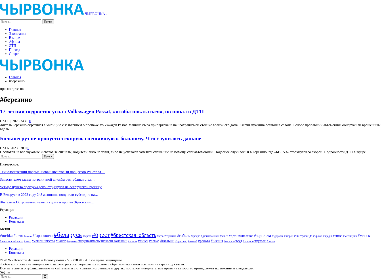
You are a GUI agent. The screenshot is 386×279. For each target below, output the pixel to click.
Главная (15, 29)
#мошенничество (43, 241)
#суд (238, 241)
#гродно (195, 236)
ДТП (12, 46)
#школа (270, 241)
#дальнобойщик (210, 236)
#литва (337, 236)
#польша (167, 240)
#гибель (183, 236)
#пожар (154, 241)
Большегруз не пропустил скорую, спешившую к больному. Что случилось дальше (100, 138)
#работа (204, 241)
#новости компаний (114, 241)
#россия (217, 241)
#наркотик (72, 241)
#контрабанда (303, 236)
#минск (364, 236)
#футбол (260, 241)
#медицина (350, 236)
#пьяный (192, 241)
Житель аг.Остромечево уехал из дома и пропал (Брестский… (47, 202)
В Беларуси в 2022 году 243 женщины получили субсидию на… (49, 194)
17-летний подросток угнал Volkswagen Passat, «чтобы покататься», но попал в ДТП (102, 111)
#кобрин (288, 236)
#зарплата (262, 235)
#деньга (224, 236)
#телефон (248, 241)
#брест (101, 234)
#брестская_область (133, 235)
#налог (61, 241)
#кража (317, 236)
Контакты (16, 221)
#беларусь (68, 234)
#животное (245, 236)
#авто (18, 235)
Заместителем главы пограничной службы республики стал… (47, 179)
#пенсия (132, 241)
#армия (28, 236)
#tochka (6, 236)
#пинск (143, 241)
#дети (233, 236)
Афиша (14, 41)
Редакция (16, 217)
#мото (27, 241)
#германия (170, 236)
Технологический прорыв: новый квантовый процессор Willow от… (52, 172)
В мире (14, 37)
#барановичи (43, 236)
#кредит (327, 236)
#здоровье (277, 236)
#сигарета (229, 241)
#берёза (87, 236)
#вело (160, 236)
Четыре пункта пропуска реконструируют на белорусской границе (51, 187)
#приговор (181, 241)
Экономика (17, 33)
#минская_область (11, 241)
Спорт (14, 54)
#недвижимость (89, 241)
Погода (14, 50)
